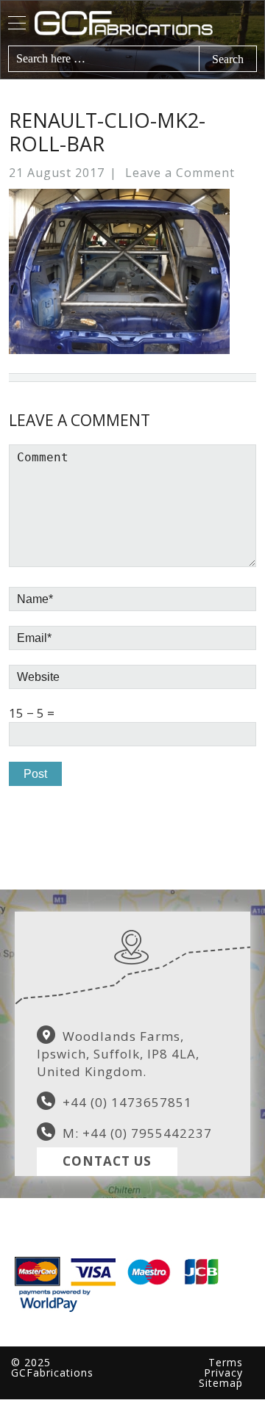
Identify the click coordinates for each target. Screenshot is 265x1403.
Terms (225, 1362)
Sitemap (221, 1383)
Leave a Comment (180, 173)
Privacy (223, 1372)
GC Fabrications (146, 22)
